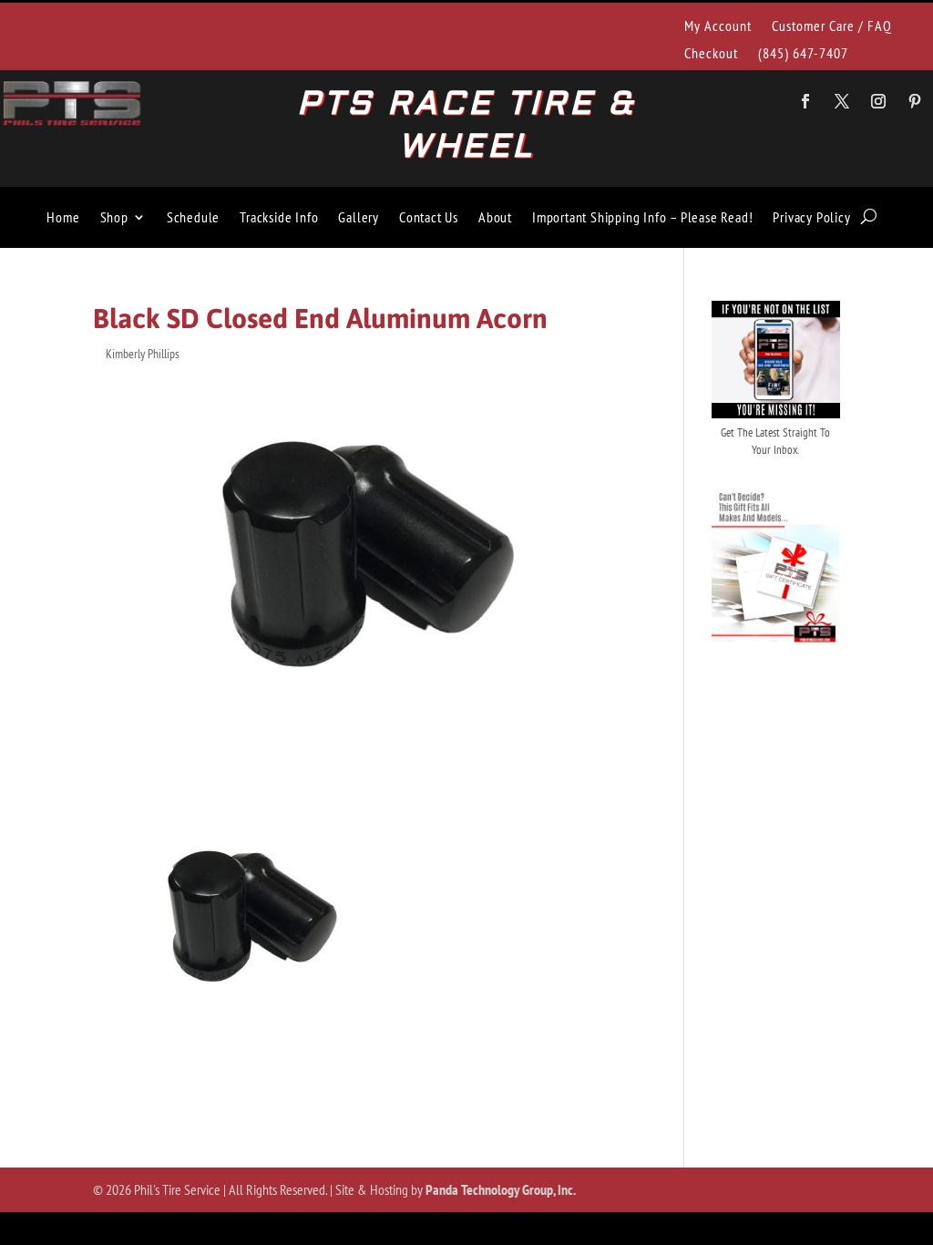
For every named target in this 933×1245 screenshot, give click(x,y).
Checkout (711, 54)
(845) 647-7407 (803, 54)
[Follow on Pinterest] (914, 101)
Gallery (358, 217)
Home (62, 217)
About (495, 217)
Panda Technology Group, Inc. (500, 1189)
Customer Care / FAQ (832, 27)
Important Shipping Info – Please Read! (642, 217)
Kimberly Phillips (142, 353)
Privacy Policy (811, 217)
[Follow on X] (841, 101)
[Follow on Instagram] (878, 101)
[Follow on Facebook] (805, 101)
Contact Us (428, 217)
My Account (718, 27)
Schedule (193, 217)
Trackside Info (279, 217)
